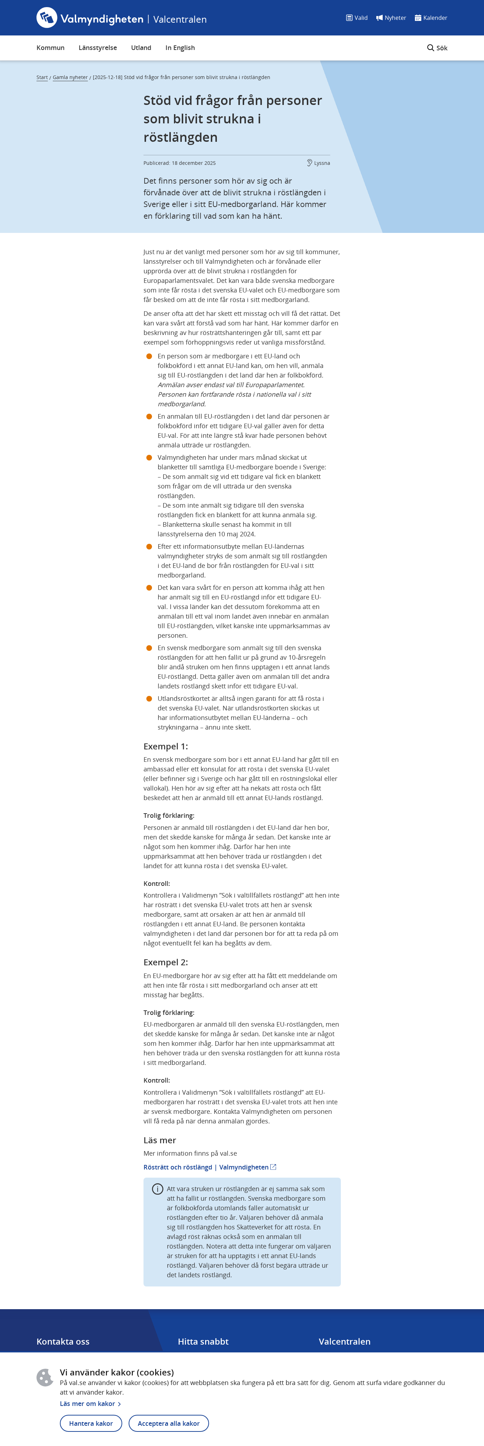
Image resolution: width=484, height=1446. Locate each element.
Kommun (50, 47)
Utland (141, 47)
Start (42, 77)
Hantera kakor (91, 1423)
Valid (361, 18)
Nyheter (395, 18)
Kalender (435, 18)
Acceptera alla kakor (169, 1423)
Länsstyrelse (98, 47)
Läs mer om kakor (87, 1403)
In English (180, 47)
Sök (437, 43)
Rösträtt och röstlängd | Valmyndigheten (209, 1167)
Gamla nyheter (70, 77)
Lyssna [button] (322, 163)
